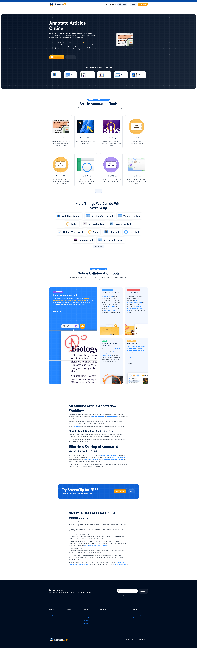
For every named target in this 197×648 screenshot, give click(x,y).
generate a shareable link (117, 457)
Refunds (135, 617)
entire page (111, 306)
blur (119, 351)
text (118, 349)
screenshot (76, 426)
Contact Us (119, 612)
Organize (85, 623)
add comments (112, 416)
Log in (133, 4)
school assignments (80, 300)
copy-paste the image (91, 459)
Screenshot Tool (87, 612)
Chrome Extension (71, 612)
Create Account (120, 491)
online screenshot (109, 310)
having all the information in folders (96, 545)
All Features (98, 246)
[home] (59, 4)
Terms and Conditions (139, 612)
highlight (94, 416)
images (61, 300)
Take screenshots (107, 296)
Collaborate (86, 620)
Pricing (105, 4)
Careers (119, 615)
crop (112, 351)
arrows (106, 349)
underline (100, 416)
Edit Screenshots (87, 615)
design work (69, 300)
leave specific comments (84, 43)
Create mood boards (133, 346)
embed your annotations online (112, 459)
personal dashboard (120, 564)
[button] (112, 4)
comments (113, 349)
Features (51, 612)
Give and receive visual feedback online (134, 308)
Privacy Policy (137, 615)
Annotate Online (87, 617)
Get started (143, 4)
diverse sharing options (108, 455)
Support (102, 612)
